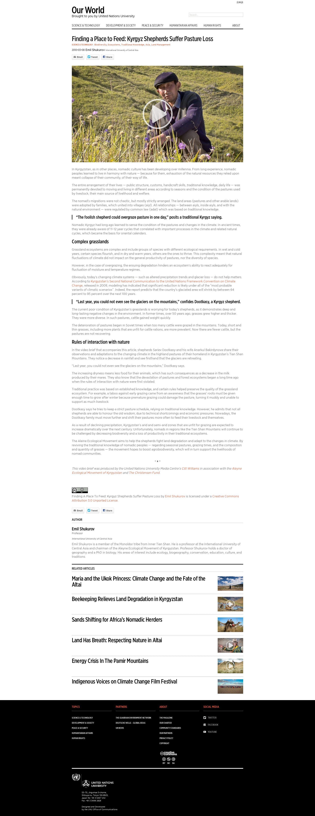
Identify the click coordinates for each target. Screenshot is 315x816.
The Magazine (166, 717)
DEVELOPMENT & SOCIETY (121, 25)
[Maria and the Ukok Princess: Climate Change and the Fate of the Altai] (230, 584)
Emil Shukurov (95, 50)
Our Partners (166, 733)
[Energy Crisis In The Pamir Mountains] (230, 667)
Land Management (160, 44)
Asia (147, 44)
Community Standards (170, 728)
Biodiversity (100, 44)
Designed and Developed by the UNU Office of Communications (99, 808)
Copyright (164, 743)
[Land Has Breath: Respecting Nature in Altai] (230, 646)
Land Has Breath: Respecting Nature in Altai (117, 640)
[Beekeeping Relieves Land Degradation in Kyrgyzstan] (230, 605)
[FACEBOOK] (205, 725)
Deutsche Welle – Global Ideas (130, 722)
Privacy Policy (166, 738)
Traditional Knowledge (132, 44)
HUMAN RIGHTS (212, 25)
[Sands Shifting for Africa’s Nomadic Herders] (230, 625)
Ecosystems (114, 44)
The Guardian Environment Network (133, 717)
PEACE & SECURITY (152, 25)
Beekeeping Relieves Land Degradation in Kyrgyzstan (127, 598)
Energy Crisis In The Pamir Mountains (110, 660)
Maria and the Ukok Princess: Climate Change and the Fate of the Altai (138, 581)
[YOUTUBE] (205, 732)
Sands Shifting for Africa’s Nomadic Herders (117, 619)
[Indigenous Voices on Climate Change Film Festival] (230, 687)
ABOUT (236, 25)
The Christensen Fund (144, 473)
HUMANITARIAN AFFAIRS (183, 25)
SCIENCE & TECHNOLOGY (86, 25)
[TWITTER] (205, 717)
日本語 (240, 2)
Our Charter (166, 722)
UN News (120, 728)
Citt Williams (190, 468)
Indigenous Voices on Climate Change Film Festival (124, 681)
